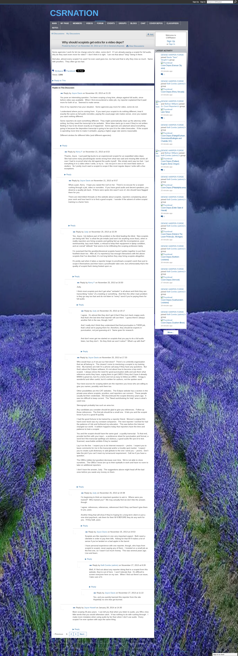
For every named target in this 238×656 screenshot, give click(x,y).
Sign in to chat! (218, 654)
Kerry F (74, 46)
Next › (82, 634)
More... (171, 332)
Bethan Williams (172, 104)
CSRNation (74, 13)
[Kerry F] (56, 48)
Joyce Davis (77, 93)
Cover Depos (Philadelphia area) (173, 187)
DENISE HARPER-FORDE (172, 55)
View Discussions (136, 46)
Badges (150, 651)
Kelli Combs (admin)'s (176, 84)
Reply (63, 146)
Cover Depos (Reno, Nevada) (172, 92)
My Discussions (73, 33)
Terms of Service (180, 651)
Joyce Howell (90, 608)
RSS (53, 640)
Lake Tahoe (165, 112)
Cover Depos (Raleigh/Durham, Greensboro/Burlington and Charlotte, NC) (173, 138)
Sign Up (196, 2)
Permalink (61, 93)
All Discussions (57, 33)
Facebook (71, 71)
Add (151, 34)
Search (235, 2)
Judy (86, 232)
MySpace (59, 71)
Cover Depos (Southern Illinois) (173, 322)
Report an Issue (164, 651)
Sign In (202, 2)
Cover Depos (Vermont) (170, 280)
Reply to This (59, 80)
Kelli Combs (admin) (109, 565)
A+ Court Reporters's (170, 106)
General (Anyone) (116, 46)
